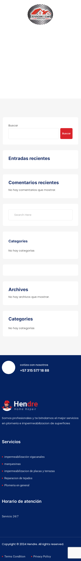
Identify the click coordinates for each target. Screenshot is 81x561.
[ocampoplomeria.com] (40, 15)
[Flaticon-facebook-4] (5, 433)
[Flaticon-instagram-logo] (20, 433)
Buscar (13, 125)
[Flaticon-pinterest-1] (27, 433)
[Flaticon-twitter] (12, 433)
